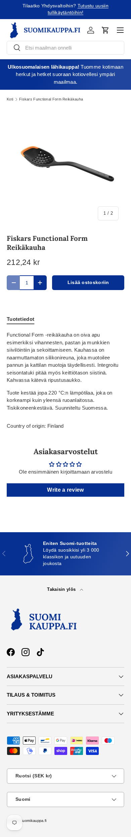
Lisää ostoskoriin (88, 282)
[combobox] (65, 47)
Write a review (65, 490)
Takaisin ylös (62, 589)
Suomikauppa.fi (33, 821)
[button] (105, 30)
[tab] (20, 319)
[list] (65, 167)
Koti (10, 99)
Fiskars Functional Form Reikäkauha (51, 99)
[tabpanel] (65, 371)
